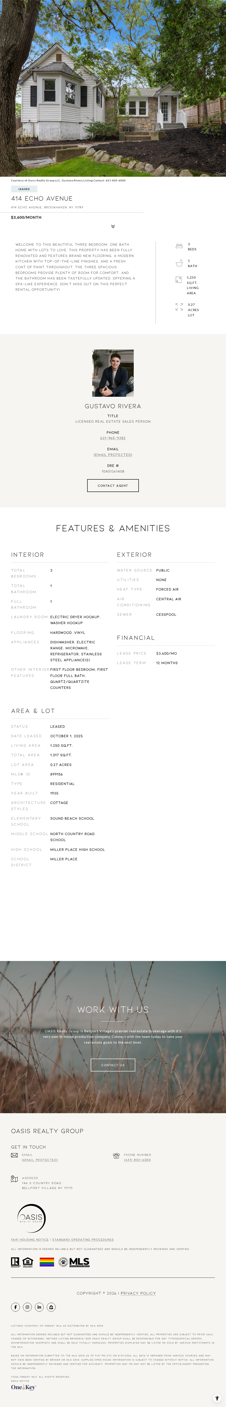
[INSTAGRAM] (27, 1307)
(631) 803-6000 (137, 1160)
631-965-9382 (113, 438)
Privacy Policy (138, 1293)
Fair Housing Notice (30, 1239)
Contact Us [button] (113, 1065)
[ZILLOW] (51, 1307)
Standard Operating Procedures (83, 1239)
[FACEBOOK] (15, 1307)
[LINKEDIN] (39, 1307)
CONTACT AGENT (113, 485)
